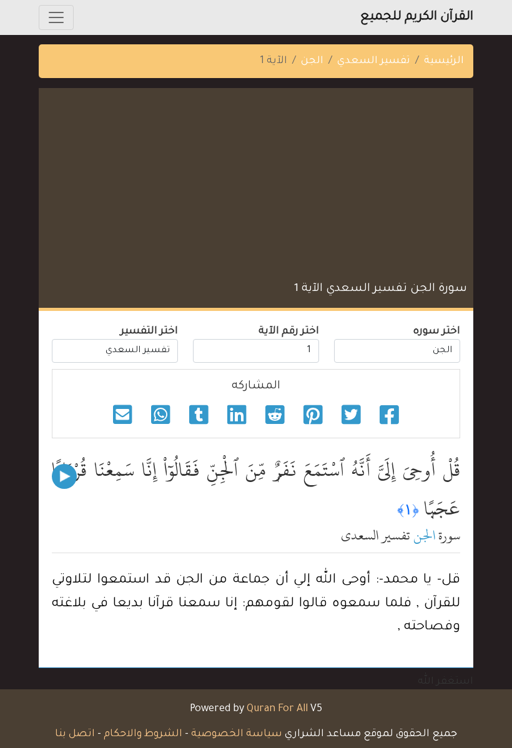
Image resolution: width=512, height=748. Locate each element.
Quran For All (277, 709)
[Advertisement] (256, 188)
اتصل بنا (75, 734)
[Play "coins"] (64, 476)
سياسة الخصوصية (236, 734)
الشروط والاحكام (143, 734)
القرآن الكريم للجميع (416, 17)
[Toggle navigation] (56, 17)
